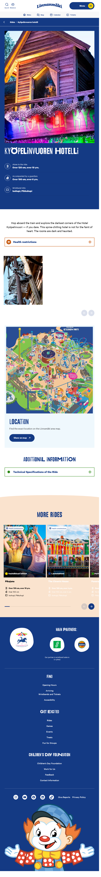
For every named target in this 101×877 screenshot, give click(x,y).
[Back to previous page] (4, 22)
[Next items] (91, 313)
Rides (12, 22)
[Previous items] (84, 313)
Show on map (20, 437)
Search (7, 8)
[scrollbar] (38, 606)
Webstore (13, 8)
